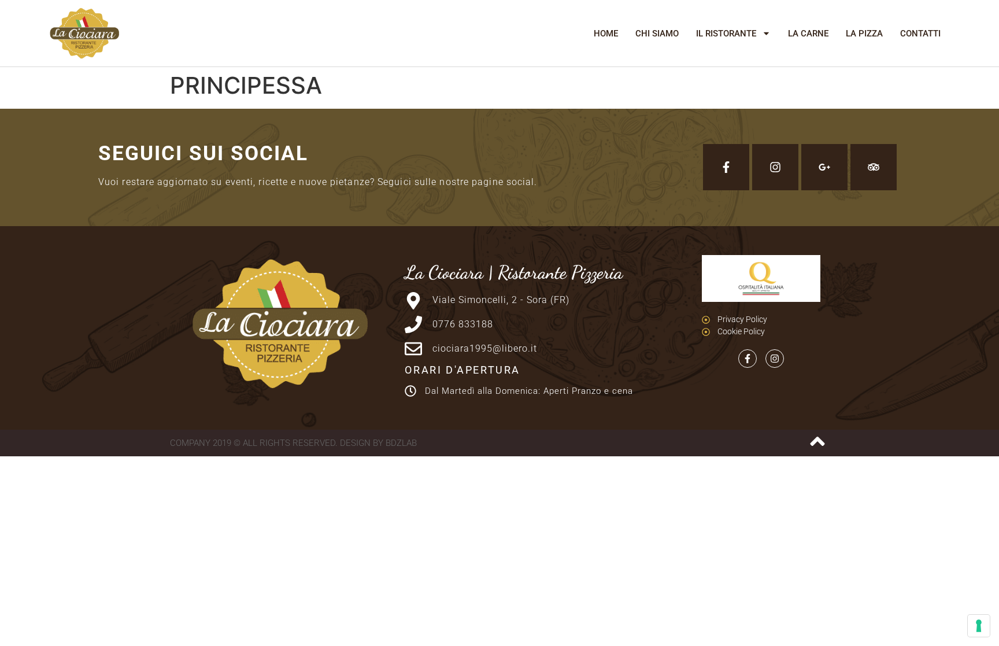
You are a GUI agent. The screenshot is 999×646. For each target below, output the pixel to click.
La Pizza (864, 33)
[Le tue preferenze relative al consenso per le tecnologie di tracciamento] (979, 626)
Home (606, 33)
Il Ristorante (726, 33)
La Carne (808, 33)
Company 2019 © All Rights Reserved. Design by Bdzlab (293, 443)
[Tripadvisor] (873, 167)
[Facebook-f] (726, 167)
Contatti (920, 33)
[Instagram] (775, 167)
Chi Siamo (657, 33)
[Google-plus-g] (824, 167)
